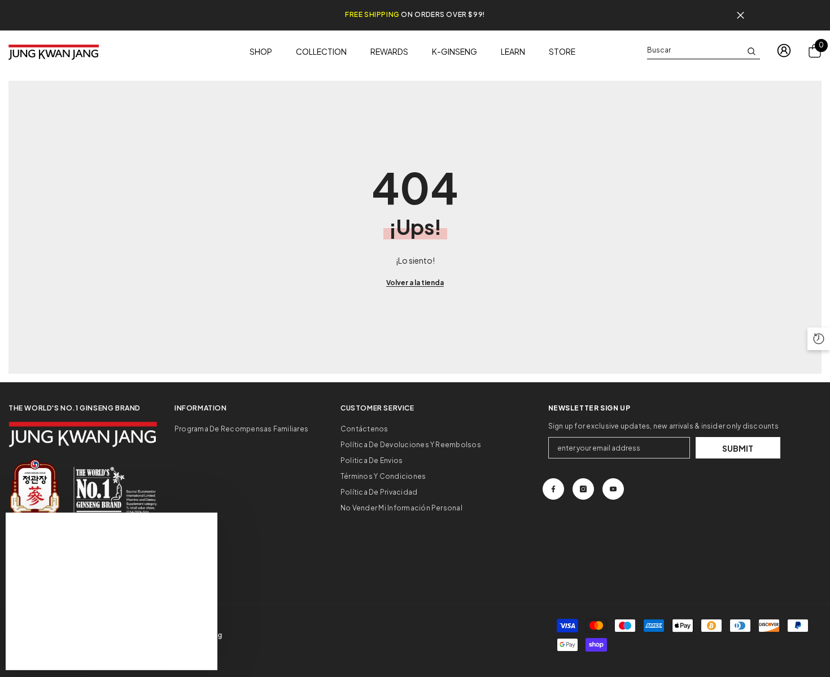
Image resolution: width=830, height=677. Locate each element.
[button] (818, 338)
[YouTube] (613, 489)
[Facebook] (553, 489)
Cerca (740, 15)
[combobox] (694, 50)
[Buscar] (703, 50)
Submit (737, 448)
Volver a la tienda (415, 282)
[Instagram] (583, 489)
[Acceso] (784, 50)
